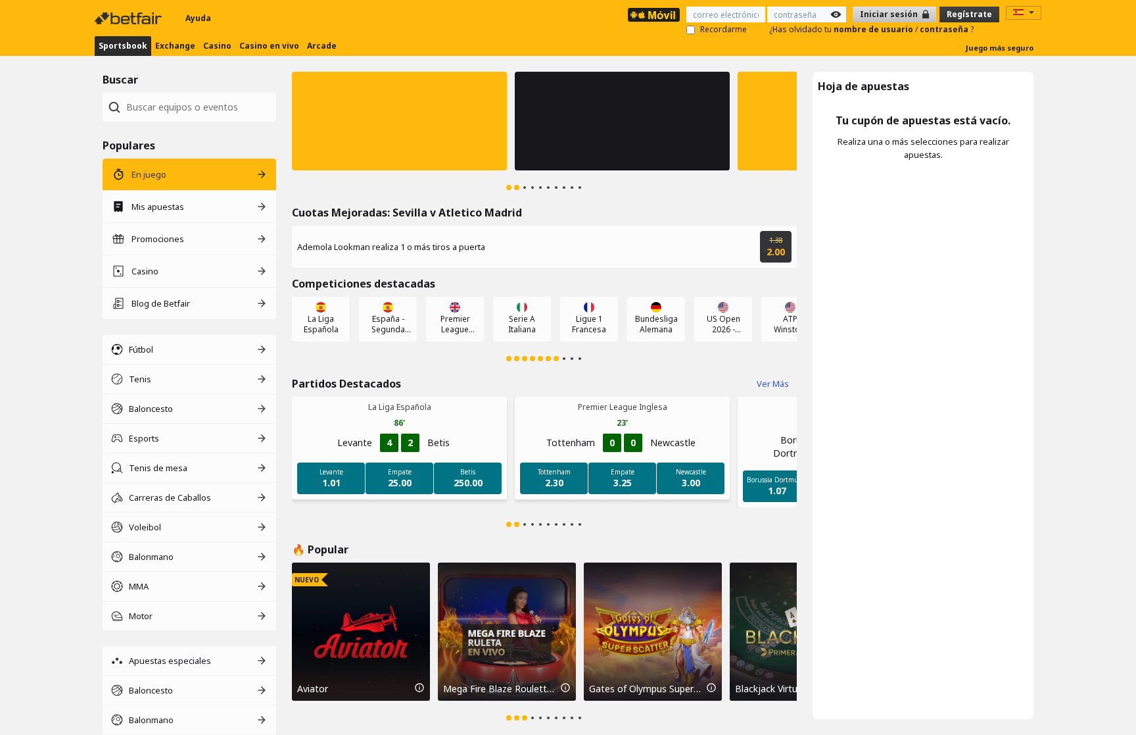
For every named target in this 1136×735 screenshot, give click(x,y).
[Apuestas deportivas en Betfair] (654, 15)
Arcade (322, 45)
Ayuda (198, 18)
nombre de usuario (874, 29)
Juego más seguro (999, 48)
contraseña (945, 29)
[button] (399, 121)
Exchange (175, 45)
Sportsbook (123, 45)
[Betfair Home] (129, 18)
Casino (217, 45)
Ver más (773, 384)
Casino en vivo (269, 45)
